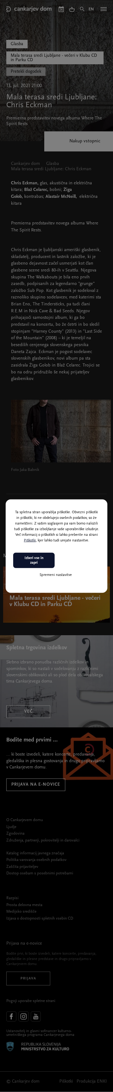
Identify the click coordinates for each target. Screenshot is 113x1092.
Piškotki (30, 540)
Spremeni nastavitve (56, 575)
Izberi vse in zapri (34, 560)
